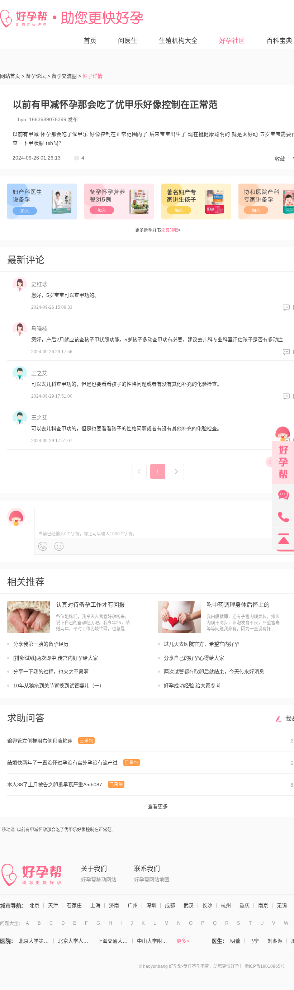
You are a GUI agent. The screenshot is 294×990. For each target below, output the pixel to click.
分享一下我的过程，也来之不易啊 (51, 671)
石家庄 (74, 905)
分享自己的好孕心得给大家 (194, 658)
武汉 (189, 905)
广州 (133, 905)
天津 (53, 905)
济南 (114, 905)
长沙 (207, 905)
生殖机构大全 (178, 40)
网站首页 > (12, 76)
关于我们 (94, 868)
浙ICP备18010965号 (265, 966)
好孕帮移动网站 (98, 879)
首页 (90, 40)
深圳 (151, 905)
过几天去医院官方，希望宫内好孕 (201, 644)
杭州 (226, 905)
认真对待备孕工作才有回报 (90, 605)
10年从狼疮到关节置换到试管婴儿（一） (58, 685)
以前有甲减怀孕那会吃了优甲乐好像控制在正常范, (65, 829)
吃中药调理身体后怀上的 (238, 605)
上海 (95, 905)
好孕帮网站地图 (151, 879)
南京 (263, 905)
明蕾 (235, 941)
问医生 (127, 40)
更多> (182, 941)
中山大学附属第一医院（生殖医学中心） (154, 941)
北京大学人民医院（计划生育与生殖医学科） (75, 941)
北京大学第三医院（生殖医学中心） (36, 941)
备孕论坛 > (38, 76)
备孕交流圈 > (66, 76)
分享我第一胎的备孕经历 (40, 644)
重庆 (245, 905)
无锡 (282, 905)
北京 (34, 905)
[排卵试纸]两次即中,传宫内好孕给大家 (55, 658)
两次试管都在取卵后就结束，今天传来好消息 (214, 671)
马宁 (254, 941)
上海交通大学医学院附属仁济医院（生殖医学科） (115, 941)
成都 (170, 905)
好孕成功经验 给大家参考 (192, 685)
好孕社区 (232, 40)
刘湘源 (275, 941)
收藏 (280, 159)
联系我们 (147, 868)
